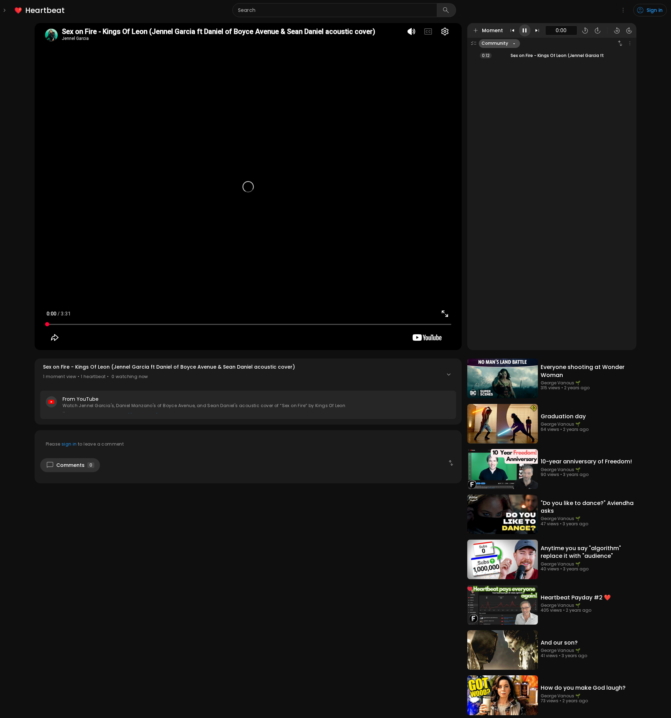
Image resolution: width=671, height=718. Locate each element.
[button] (248, 391)
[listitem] (40, 10)
